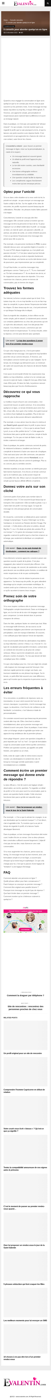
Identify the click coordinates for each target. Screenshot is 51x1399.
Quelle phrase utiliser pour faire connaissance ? (22, 881)
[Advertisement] (25, 71)
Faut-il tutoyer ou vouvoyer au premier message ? (23, 884)
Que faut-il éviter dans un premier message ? (21, 893)
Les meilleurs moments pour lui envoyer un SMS (25, 1321)
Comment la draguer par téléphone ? (25, 995)
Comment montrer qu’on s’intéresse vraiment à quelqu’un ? (22, 897)
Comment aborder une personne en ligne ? (20, 878)
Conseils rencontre (9, 26)
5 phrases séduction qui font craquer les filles (24, 1284)
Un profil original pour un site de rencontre (23, 1053)
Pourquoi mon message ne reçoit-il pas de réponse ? (24, 890)
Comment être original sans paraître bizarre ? (21, 887)
